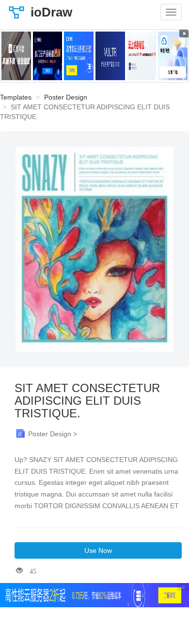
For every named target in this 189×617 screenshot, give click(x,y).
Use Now (98, 550)
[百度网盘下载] (16, 56)
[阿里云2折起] (78, 56)
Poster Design (65, 97)
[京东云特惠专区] (142, 56)
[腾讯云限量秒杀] (47, 56)
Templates (16, 97)
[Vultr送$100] (110, 56)
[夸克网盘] (173, 56)
